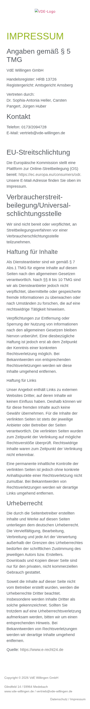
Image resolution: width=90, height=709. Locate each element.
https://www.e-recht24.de (41, 649)
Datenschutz (59, 699)
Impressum (78, 699)
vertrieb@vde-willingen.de (54, 691)
